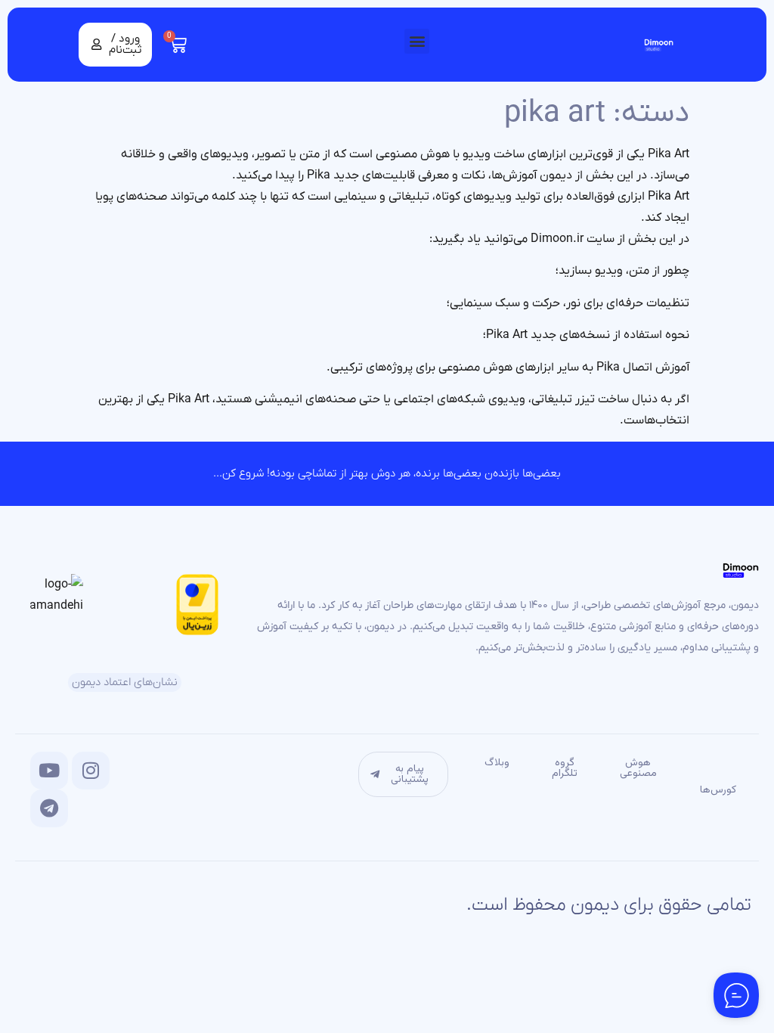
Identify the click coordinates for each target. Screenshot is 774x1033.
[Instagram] (91, 770)
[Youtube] (49, 770)
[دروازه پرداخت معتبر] (197, 632)
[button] (416, 41)
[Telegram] (49, 808)
